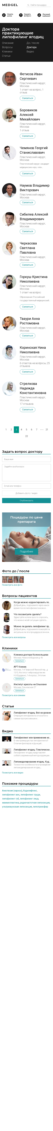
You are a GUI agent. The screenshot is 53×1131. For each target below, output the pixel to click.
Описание (8, 43)
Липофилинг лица (29, 798)
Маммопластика (10, 802)
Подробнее (26, 551)
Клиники (7, 51)
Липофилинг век (11, 794)
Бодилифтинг (30, 790)
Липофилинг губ (10, 798)
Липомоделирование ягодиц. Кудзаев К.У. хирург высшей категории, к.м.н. (32, 761)
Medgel (10, 5)
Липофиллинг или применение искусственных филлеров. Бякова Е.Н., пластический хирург (32, 737)
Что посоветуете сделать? (27, 614)
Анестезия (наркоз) (12, 790)
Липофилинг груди (30, 794)
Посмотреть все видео (12, 773)
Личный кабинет (39, 15)
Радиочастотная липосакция (35, 802)
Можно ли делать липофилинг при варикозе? (32, 626)
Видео (30, 51)
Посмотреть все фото (12, 585)
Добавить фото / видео (26, 493)
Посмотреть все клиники (13, 695)
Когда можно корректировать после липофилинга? (32, 602)
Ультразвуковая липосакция (17, 806)
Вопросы (7, 47)
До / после (33, 43)
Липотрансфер (40, 806)
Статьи (6, 56)
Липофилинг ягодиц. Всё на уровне (32, 712)
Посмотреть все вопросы (14, 637)
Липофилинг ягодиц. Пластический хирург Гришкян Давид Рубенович (32, 749)
